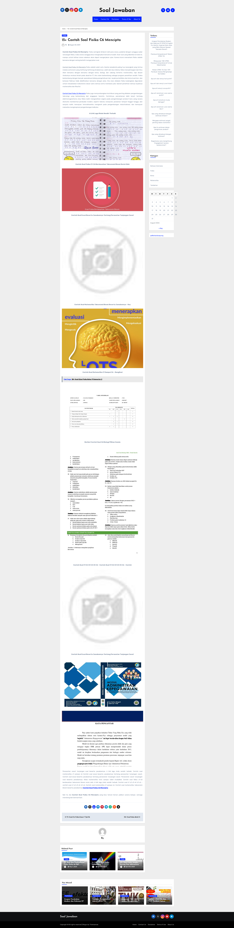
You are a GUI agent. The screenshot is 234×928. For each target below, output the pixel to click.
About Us (137, 19)
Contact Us (105, 19)
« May (161, 228)
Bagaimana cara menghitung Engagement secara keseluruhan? (161, 143)
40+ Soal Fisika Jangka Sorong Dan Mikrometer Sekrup (129, 864)
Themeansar (94, 924)
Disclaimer (115, 19)
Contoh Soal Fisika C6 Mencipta (74, 93)
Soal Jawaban (117, 10)
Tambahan (154, 185)
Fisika (64, 35)
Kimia (152, 176)
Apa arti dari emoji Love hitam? (161, 83)
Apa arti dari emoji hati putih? (161, 79)
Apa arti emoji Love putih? (161, 88)
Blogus (85, 924)
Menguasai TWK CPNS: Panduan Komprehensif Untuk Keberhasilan (161, 63)
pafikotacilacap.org (156, 235)
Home (96, 19)
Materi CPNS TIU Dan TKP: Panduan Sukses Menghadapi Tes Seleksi (161, 72)
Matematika (154, 180)
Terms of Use (126, 19)
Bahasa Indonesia (156, 166)
